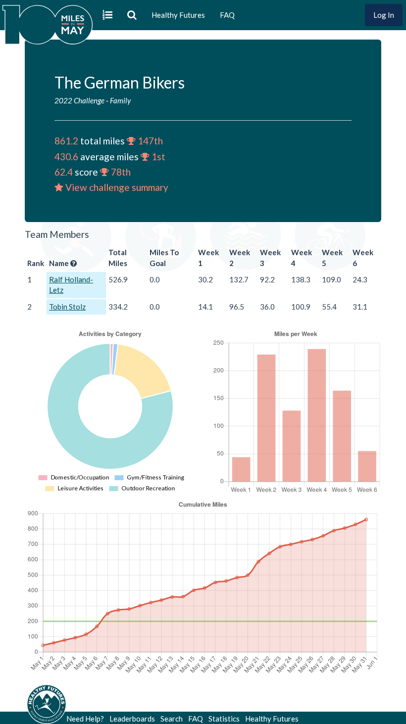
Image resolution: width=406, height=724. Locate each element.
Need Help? (85, 718)
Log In (383, 14)
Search (171, 718)
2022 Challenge (79, 100)
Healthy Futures (178, 14)
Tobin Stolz (67, 306)
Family (120, 100)
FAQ (227, 14)
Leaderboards (132, 718)
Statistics (224, 718)
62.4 (63, 172)
